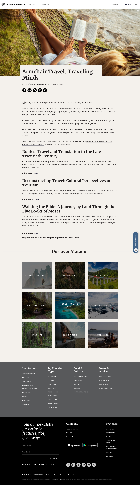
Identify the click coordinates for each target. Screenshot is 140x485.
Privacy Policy (82, 256)
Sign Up (90, 251)
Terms (73, 256)
